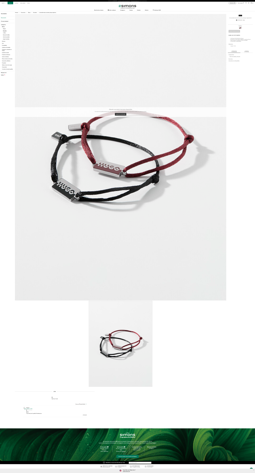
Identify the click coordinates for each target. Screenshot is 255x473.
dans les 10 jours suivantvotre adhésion (104, 449)
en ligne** (151, 447)
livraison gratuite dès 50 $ (124, 0)
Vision (28, 3)
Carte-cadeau (22, 3)
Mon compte (240, 3)
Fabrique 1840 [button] (157, 10)
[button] (232, 3)
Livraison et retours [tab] (246, 51)
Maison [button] (146, 10)
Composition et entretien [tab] (234, 51)
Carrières (16, 3)
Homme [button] (138, 10)
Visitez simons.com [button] (126, 471)
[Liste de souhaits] (246, 3)
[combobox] (81, 404)
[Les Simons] (127, 434)
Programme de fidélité (127, 437)
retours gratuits (135, 0)
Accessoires (4, 13)
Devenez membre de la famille (127, 456)
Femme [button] (131, 10)
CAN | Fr (3, 3)
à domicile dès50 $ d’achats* (137, 448)
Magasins (10, 3)
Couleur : (240, 25)
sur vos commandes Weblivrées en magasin (121, 449)
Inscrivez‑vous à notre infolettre (115, 462)
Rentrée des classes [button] (98, 10)
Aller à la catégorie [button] (120, 114)
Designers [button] (122, 10)
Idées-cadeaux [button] (112, 10)
